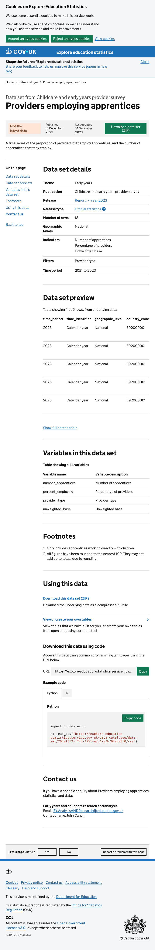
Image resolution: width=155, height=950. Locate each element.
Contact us (14, 214)
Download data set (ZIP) (125, 129)
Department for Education (76, 896)
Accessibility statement (83, 882)
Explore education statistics (84, 52)
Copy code (133, 718)
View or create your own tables (67, 619)
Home (10, 82)
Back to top (15, 224)
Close (144, 62)
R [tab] (67, 693)
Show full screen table (60, 428)
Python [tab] (52, 693)
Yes (51, 852)
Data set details (18, 176)
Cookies (12, 882)
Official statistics (90, 209)
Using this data (17, 207)
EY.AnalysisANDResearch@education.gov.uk (88, 811)
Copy (143, 671)
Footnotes (14, 201)
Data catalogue (28, 82)
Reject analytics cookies (72, 38)
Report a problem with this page (123, 852)
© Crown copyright (134, 938)
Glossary (12, 888)
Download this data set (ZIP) (66, 598)
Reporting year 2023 (91, 200)
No (72, 852)
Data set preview (19, 183)
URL (46, 671)
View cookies (105, 38)
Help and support (35, 888)
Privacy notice (32, 882)
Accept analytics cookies (27, 38)
